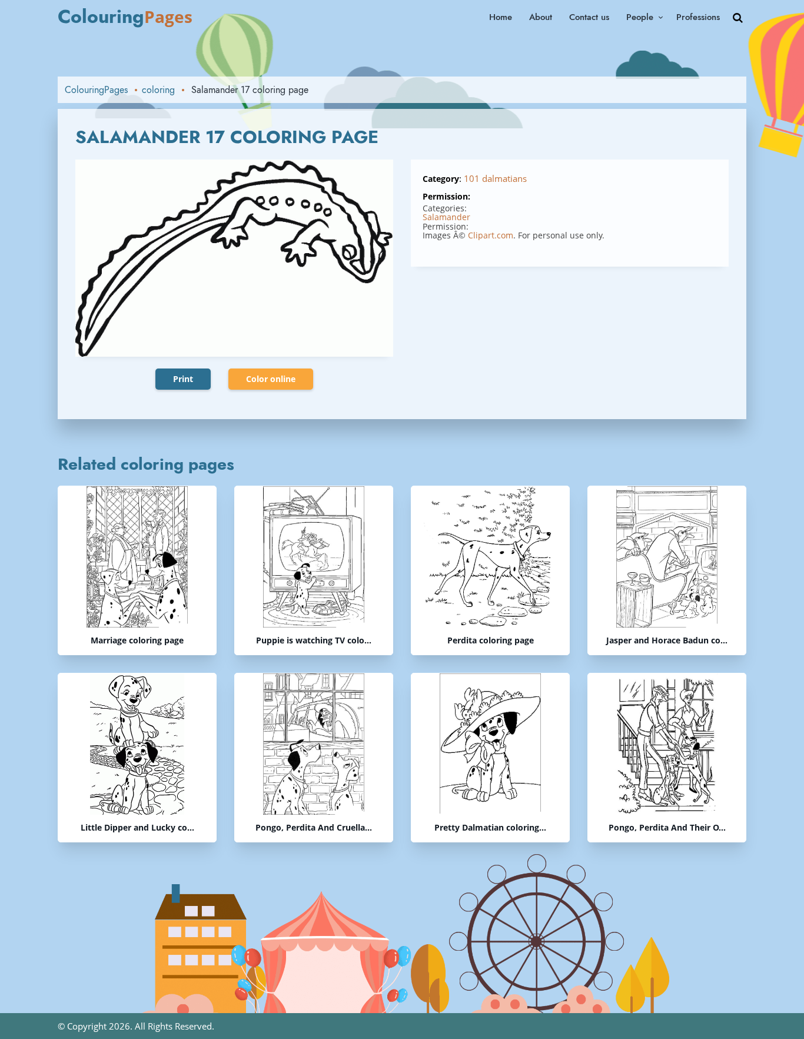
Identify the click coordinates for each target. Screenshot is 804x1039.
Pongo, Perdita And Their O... (667, 828)
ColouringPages (96, 90)
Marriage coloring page (137, 641)
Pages (125, 16)
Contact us (589, 17)
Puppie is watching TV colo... (313, 641)
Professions (698, 17)
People (639, 17)
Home (500, 17)
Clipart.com (490, 235)
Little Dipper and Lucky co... (137, 828)
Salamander (446, 217)
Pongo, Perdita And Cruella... (313, 828)
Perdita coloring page (490, 641)
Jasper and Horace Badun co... (666, 641)
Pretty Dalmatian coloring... (490, 828)
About (540, 17)
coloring (158, 90)
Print (183, 378)
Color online (270, 378)
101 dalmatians (495, 178)
